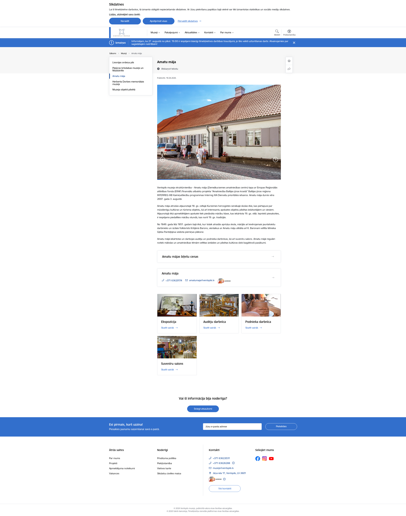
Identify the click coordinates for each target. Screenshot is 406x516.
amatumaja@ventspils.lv (201, 280)
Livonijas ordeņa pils (123, 62)
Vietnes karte (164, 468)
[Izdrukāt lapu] (289, 61)
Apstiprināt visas (158, 21)
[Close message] (294, 43)
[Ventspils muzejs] (121, 32)
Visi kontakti (224, 488)
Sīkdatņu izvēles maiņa (169, 473)
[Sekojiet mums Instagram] (264, 458)
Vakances (114, 473)
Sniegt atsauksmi (203, 408)
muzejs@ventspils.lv (223, 468)
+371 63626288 (221, 463)
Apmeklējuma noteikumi (122, 468)
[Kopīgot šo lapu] (289, 69)
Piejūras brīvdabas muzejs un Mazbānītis (128, 69)
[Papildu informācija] (233, 463)
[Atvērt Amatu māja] (273, 278)
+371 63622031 (221, 458)
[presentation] (162, 160)
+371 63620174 (174, 280)
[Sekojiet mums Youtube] (271, 458)
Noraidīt (125, 21)
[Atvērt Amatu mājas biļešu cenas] (273, 256)
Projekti (113, 463)
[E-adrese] (224, 281)
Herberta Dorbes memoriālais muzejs (128, 83)
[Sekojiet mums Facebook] (257, 458)
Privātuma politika (166, 458)
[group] (219, 132)
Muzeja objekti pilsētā (123, 89)
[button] (207, 175)
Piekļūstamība (164, 463)
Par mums (114, 458)
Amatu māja (118, 76)
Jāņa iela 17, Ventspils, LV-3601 (229, 473)
